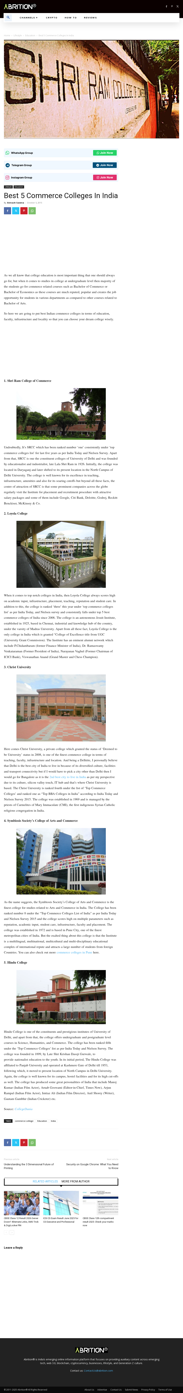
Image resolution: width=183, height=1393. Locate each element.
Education (30, 35)
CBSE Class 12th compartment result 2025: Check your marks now (98, 1222)
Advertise (102, 1389)
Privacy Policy (148, 1389)
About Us (89, 1389)
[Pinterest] (172, 6)
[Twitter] (177, 6)
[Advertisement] (61, 246)
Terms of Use (165, 1389)
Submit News (131, 1389)
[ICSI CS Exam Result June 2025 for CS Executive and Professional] (61, 1203)
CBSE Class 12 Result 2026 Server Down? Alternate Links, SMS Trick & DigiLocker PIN (21, 1222)
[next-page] (12, 1232)
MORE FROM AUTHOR (75, 1181)
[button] (8, 17)
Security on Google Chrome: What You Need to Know (92, 1166)
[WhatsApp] (32, 210)
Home (7, 35)
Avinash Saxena (15, 202)
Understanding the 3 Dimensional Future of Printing (29, 1166)
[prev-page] (6, 1232)
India (53, 1121)
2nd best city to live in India (68, 777)
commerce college (24, 1121)
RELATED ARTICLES (45, 1181)
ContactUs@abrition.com (98, 1370)
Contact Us (116, 1389)
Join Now (106, 152)
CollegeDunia (24, 1109)
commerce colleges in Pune (74, 952)
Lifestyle (18, 35)
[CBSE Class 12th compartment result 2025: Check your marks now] (100, 1203)
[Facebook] (166, 6)
